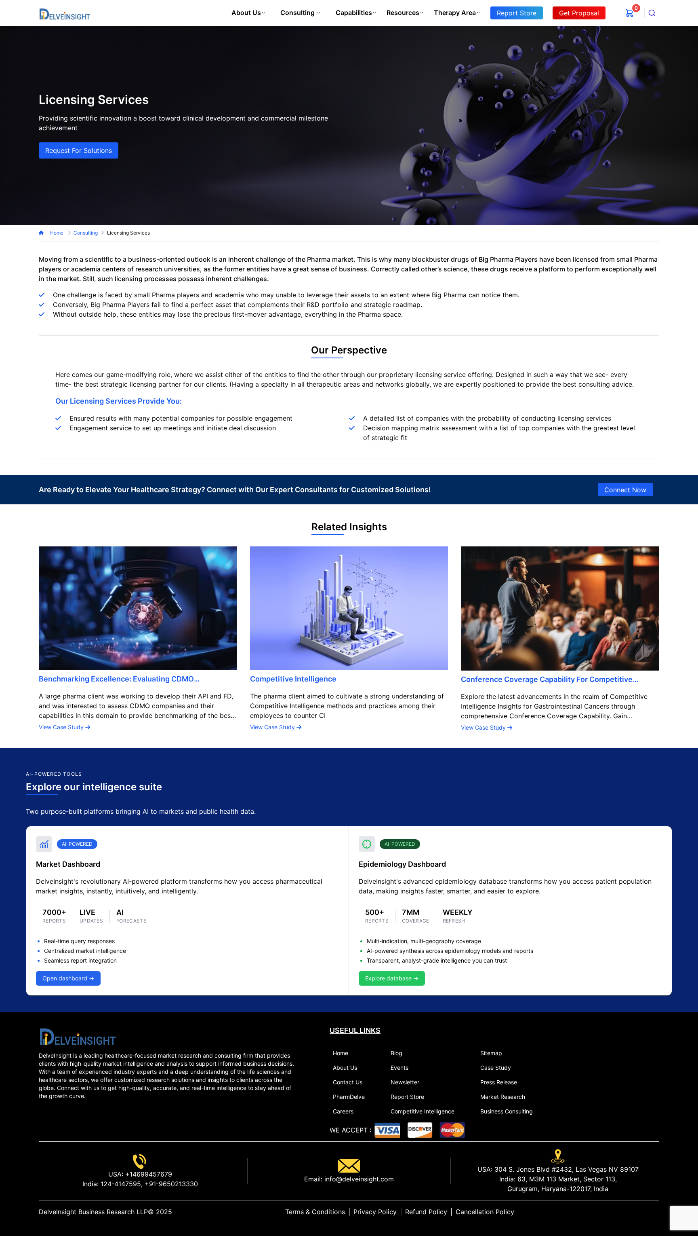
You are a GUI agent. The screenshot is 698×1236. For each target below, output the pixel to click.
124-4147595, (121, 1184)
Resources (403, 12)
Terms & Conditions (315, 1212)
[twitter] (636, 1212)
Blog (396, 1053)
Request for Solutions (78, 150)
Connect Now (625, 490)
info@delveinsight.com (358, 1179)
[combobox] (652, 13)
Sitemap (491, 1053)
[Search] (652, 13)
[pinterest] (649, 1212)
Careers (343, 1111)
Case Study (495, 1067)
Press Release (498, 1082)
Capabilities (354, 12)
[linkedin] (630, 1212)
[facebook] (643, 1212)
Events (399, 1067)
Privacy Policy (375, 1212)
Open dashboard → (68, 978)
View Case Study (62, 727)
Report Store (407, 1096)
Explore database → (391, 978)
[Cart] (630, 13)
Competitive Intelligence (422, 1111)
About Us (246, 12)
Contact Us (347, 1082)
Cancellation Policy (485, 1212)
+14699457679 (147, 1174)
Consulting (297, 12)
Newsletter (405, 1082)
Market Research (502, 1096)
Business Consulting (506, 1111)
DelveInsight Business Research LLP (93, 1212)
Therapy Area (455, 12)
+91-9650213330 (170, 1184)
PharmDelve (349, 1096)
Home (57, 233)
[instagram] (656, 1212)
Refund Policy (426, 1212)
